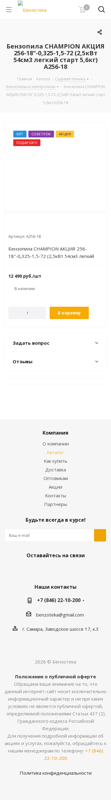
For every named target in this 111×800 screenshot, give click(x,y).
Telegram (62, 570)
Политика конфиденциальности (56, 773)
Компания (55, 432)
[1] (11, 226)
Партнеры (55, 504)
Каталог (55, 452)
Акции (55, 487)
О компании (56, 443)
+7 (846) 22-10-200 (58, 600)
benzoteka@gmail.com (60, 615)
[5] (35, 226)
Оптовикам (55, 478)
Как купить (56, 461)
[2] (17, 226)
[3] (23, 226)
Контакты (55, 495)
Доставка (55, 469)
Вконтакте (46, 570)
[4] (29, 226)
